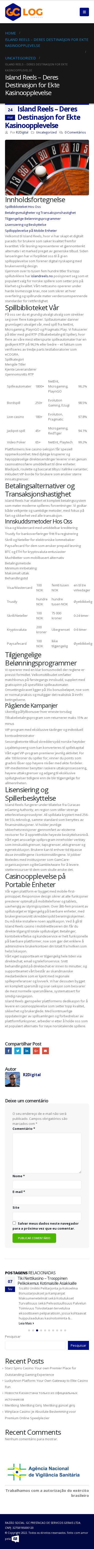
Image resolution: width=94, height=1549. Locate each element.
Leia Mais (26, 1318)
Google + (36, 1050)
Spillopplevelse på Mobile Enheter (31, 230)
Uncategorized (46, 132)
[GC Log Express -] (24, 12)
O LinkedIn (27, 1050)
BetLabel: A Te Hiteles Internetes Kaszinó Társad (52, 1281)
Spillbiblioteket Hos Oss (23, 206)
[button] (29, 1325)
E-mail (45, 1050)
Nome (19, 1176)
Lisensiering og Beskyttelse (25, 224)
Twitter (17, 1050)
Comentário (24, 1128)
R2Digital (22, 132)
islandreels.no (42, 276)
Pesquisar (13, 1331)
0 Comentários (75, 132)
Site (16, 1207)
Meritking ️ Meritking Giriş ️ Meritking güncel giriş (40, 1400)
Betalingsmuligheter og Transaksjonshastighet (40, 212)
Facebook (8, 1050)
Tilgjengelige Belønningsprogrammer (33, 218)
